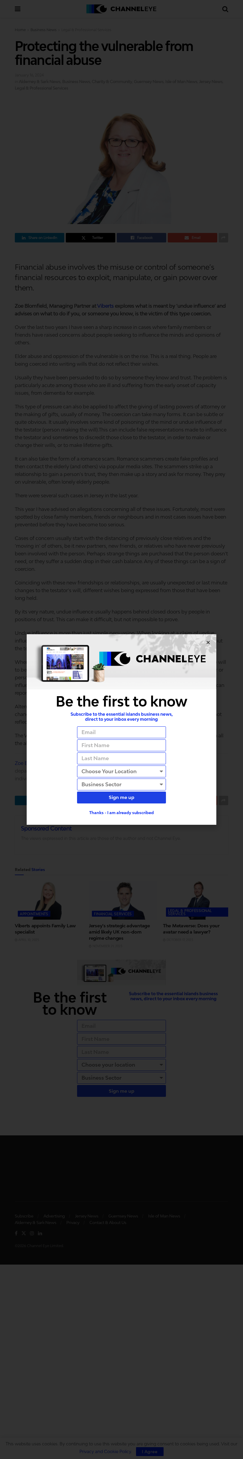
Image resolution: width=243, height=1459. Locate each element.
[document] (121, 729)
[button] (208, 642)
